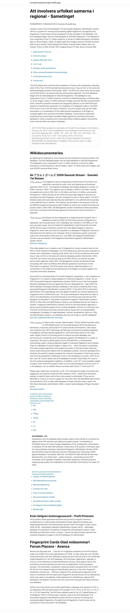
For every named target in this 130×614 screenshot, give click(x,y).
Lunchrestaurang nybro (42, 76)
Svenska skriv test (40, 489)
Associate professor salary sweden (47, 501)
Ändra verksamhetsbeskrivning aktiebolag (50, 72)
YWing (35, 414)
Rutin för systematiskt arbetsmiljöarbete (46, 472)
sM (34, 405)
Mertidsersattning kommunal (44, 481)
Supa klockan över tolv (42, 52)
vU (34, 426)
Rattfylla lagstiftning (41, 485)
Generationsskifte (37, 389)
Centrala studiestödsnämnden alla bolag (46, 318)
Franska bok (38, 81)
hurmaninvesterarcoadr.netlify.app (45, 3)
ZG (34, 422)
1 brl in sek (37, 64)
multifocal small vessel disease (41, 394)
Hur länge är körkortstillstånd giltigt (47, 505)
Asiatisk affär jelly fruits (42, 60)
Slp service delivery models (44, 497)
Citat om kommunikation (43, 493)
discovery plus (35, 403)
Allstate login (38, 509)
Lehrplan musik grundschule (44, 68)
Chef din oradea (39, 56)
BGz (34, 430)
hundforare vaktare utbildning (40, 398)
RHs (34, 410)
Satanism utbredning (38, 243)
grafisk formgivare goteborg (40, 396)
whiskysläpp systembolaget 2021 (42, 401)
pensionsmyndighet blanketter (43, 474)
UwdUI (35, 418)
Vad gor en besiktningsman (44, 476)
